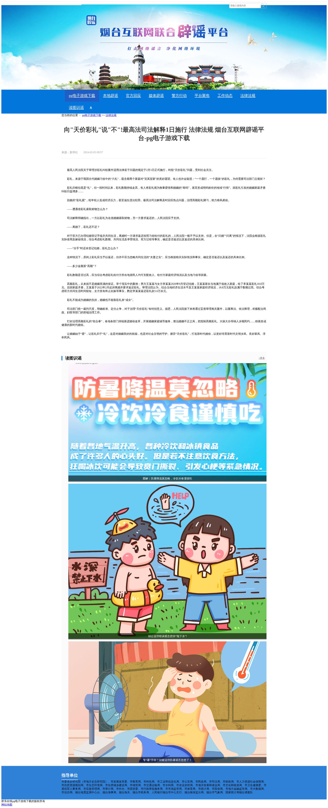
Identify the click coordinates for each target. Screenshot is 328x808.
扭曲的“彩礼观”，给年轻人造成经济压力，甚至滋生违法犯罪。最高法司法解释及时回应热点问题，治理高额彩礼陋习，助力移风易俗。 (146, 200)
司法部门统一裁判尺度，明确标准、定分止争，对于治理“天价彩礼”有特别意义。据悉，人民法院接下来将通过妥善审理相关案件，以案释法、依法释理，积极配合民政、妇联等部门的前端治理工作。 (164, 310)
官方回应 (133, 95)
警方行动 (179, 95)
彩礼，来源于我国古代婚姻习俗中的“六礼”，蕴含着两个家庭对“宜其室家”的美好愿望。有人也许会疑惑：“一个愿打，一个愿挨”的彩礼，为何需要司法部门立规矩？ (163, 178)
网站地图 (6, 804)
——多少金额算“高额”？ (79, 266)
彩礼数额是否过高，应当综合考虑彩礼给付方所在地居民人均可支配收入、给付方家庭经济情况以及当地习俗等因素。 (135, 274)
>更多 (262, 358)
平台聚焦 (202, 95)
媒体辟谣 (156, 95)
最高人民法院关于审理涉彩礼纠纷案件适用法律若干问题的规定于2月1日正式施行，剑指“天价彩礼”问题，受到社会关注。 (138, 169)
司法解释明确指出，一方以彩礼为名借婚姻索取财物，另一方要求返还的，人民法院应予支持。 (122, 218)
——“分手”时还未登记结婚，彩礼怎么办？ (90, 248)
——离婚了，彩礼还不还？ (81, 226)
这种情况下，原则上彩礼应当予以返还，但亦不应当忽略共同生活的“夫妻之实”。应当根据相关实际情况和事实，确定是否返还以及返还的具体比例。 (154, 257)
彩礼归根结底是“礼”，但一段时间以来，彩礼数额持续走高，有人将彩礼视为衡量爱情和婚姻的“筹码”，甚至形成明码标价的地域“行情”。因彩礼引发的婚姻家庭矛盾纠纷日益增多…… (163, 189)
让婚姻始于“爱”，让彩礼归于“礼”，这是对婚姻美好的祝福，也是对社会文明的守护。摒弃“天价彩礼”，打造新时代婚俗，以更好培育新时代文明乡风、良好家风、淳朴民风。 (163, 335)
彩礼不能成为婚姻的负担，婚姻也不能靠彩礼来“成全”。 (98, 299)
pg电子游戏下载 (82, 95)
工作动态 (225, 95)
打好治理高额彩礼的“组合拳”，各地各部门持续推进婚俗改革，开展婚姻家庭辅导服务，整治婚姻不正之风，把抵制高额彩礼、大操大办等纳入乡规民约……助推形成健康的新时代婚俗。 (164, 323)
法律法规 (247, 95)
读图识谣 (76, 107)
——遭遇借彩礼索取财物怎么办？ (85, 209)
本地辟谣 (110, 95)
